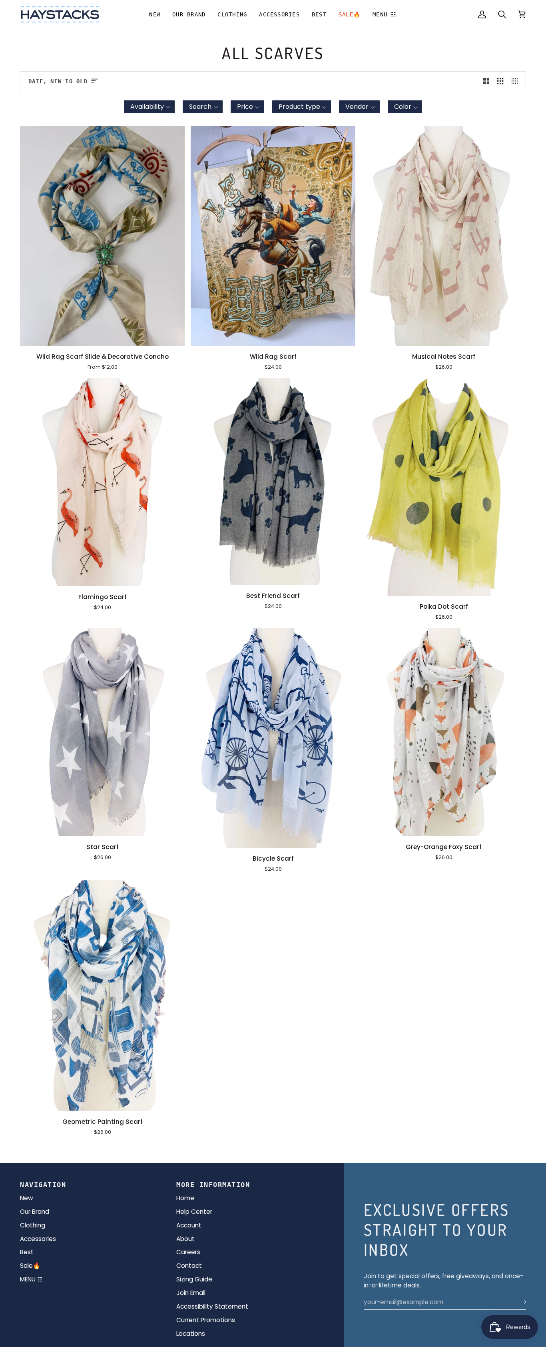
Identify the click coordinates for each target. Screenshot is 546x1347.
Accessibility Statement (212, 1306)
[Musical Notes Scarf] (443, 236)
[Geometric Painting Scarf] (102, 995)
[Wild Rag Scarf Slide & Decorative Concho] (102, 236)
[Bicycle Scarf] (273, 738)
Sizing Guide (194, 1279)
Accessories (38, 1239)
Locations (190, 1333)
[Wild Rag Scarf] (273, 236)
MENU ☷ (31, 1279)
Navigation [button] (43, 1185)
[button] (188, 14)
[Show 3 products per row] (500, 81)
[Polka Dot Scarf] (443, 487)
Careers (188, 1252)
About (185, 1239)
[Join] (519, 1302)
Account (188, 1225)
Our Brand (34, 1211)
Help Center (194, 1211)
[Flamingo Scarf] (102, 482)
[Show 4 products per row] (517, 81)
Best (27, 1252)
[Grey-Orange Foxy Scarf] (443, 732)
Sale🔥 (30, 1265)
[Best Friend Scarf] (273, 482)
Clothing (32, 1225)
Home (185, 1198)
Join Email (190, 1293)
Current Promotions (205, 1320)
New (26, 1198)
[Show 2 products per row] (486, 81)
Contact (189, 1265)
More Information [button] (213, 1185)
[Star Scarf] (102, 732)
